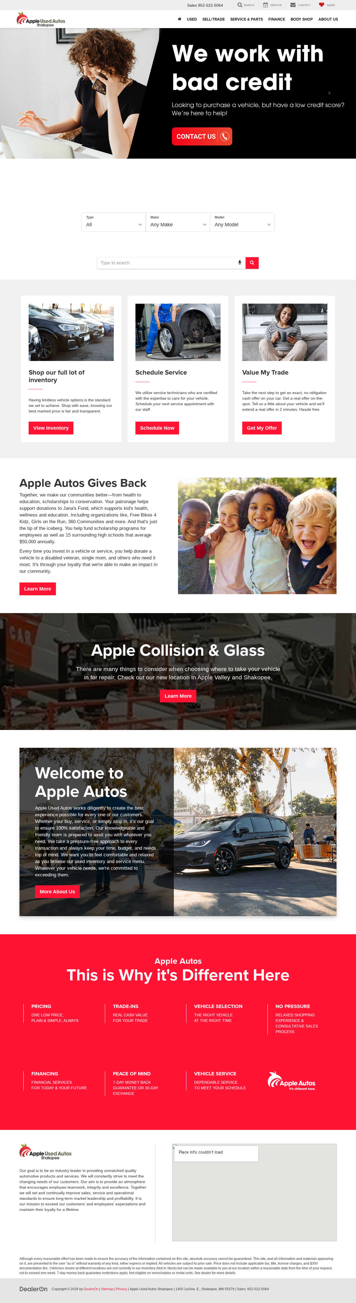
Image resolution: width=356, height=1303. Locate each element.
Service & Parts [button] (246, 19)
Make (154, 217)
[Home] (179, 19)
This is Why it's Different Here (178, 974)
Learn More (37, 589)
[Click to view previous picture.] (26, 93)
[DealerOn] (33, 1289)
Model (219, 217)
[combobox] (178, 263)
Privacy (121, 1289)
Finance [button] (276, 19)
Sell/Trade (213, 19)
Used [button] (192, 19)
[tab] (133, 200)
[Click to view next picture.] (329, 93)
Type (90, 217)
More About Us (57, 891)
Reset (226, 243)
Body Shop (302, 19)
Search (256, 243)
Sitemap (107, 1289)
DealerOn (91, 1289)
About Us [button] (328, 19)
